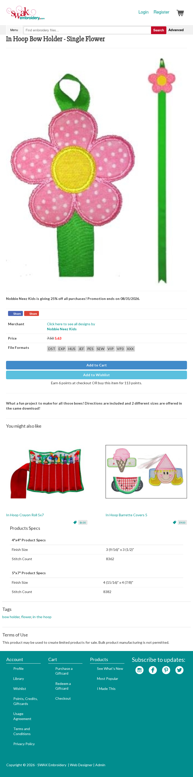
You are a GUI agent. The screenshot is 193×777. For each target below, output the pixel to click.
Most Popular (107, 678)
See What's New (110, 668)
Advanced (176, 29)
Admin (100, 765)
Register (161, 12)
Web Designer (81, 765)
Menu (14, 30)
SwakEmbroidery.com (43, 15)
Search (158, 30)
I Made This (106, 688)
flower (26, 617)
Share (17, 313)
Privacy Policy (24, 744)
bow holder (11, 617)
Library (18, 678)
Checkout (63, 698)
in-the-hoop (42, 617)
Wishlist (19, 688)
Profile (18, 668)
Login (143, 12)
